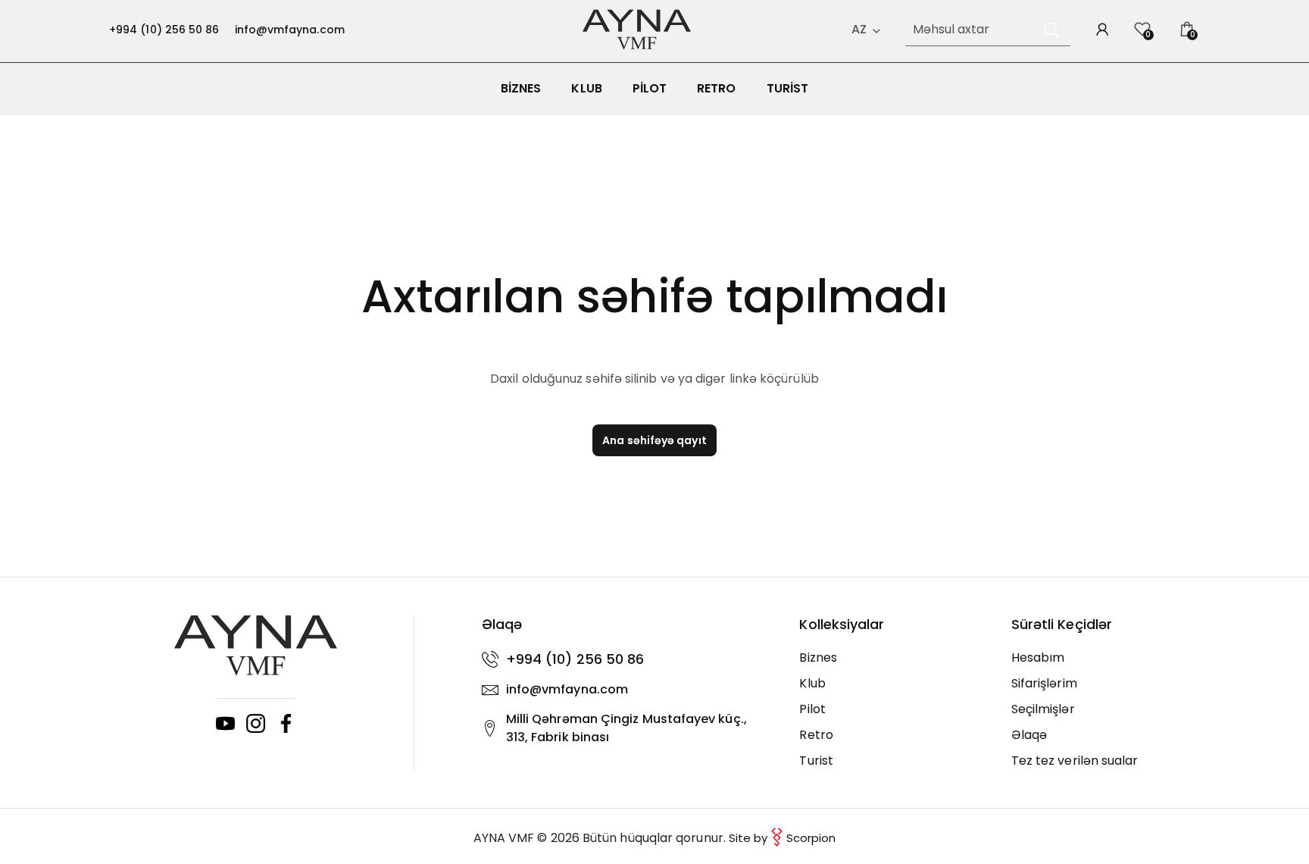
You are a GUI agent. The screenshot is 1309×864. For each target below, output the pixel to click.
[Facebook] (285, 723)
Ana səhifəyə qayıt (654, 440)
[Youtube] (225, 723)
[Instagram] (255, 723)
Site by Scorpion (782, 838)
